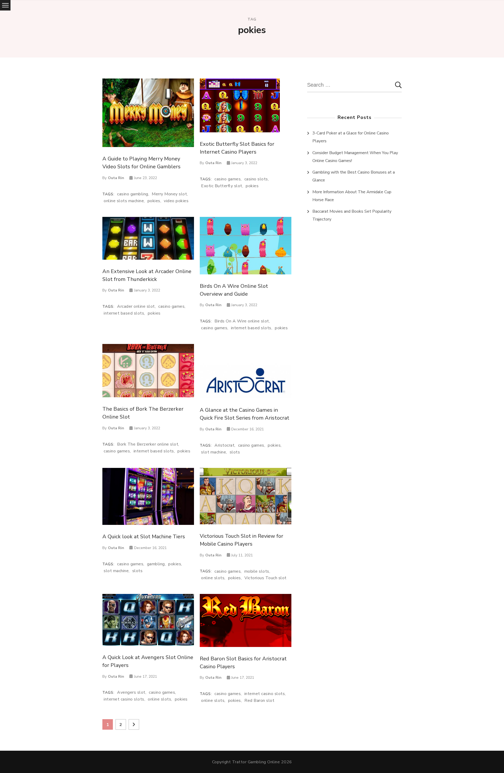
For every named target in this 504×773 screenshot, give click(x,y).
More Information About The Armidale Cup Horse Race (351, 196)
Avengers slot (131, 692)
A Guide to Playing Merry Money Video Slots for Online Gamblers (141, 162)
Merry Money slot (169, 194)
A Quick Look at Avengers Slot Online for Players (147, 661)
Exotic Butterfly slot (221, 186)
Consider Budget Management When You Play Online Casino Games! (355, 157)
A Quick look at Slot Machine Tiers (143, 536)
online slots (212, 578)
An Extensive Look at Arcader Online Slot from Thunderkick (146, 275)
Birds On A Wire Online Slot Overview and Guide (234, 290)
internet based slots (124, 313)
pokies (154, 201)
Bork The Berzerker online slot (147, 444)
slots (235, 452)
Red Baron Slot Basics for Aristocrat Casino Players (243, 662)
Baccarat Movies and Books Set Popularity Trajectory (351, 215)
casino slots (256, 179)
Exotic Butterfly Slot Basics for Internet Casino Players (237, 147)
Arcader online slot (136, 306)
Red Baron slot (259, 700)
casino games (227, 179)
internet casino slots (124, 699)
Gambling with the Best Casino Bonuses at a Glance (353, 176)
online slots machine (124, 201)
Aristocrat (224, 445)
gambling (156, 564)
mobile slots (256, 571)
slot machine (213, 452)
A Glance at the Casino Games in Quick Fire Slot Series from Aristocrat (244, 413)
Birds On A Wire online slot (241, 321)
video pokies (176, 201)
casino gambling (132, 194)
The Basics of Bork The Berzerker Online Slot (142, 412)
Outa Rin (116, 177)
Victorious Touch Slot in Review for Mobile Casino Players (241, 539)
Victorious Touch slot (265, 578)
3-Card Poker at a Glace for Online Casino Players (350, 137)
